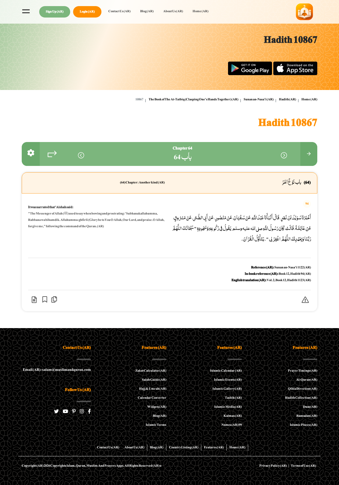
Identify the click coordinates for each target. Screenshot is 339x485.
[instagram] (82, 412)
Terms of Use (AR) (303, 466)
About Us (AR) (173, 11)
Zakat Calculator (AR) (150, 371)
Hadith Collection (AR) (301, 398)
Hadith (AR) (287, 99)
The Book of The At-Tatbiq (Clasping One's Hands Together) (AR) (193, 99)
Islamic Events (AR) (228, 380)
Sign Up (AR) (55, 12)
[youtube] (65, 412)
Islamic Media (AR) (228, 407)
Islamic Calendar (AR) (226, 371)
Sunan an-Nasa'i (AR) (259, 99)
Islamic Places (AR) (303, 425)
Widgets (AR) (156, 407)
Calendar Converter (152, 398)
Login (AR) (87, 12)
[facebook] (89, 412)
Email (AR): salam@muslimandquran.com (57, 370)
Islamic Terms (156, 425)
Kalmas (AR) (233, 416)
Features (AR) (214, 447)
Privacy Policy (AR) (273, 466)
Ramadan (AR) (306, 416)
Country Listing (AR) (183, 447)
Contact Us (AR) (119, 11)
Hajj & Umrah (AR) (152, 389)
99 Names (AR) (231, 425)
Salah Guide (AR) (154, 380)
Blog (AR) (147, 11)
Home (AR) (200, 11)
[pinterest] (74, 412)
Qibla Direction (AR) (302, 389)
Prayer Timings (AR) (302, 371)
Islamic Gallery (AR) (227, 389)
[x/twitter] (56, 412)
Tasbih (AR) (233, 398)
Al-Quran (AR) (306, 380)
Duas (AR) (310, 407)
